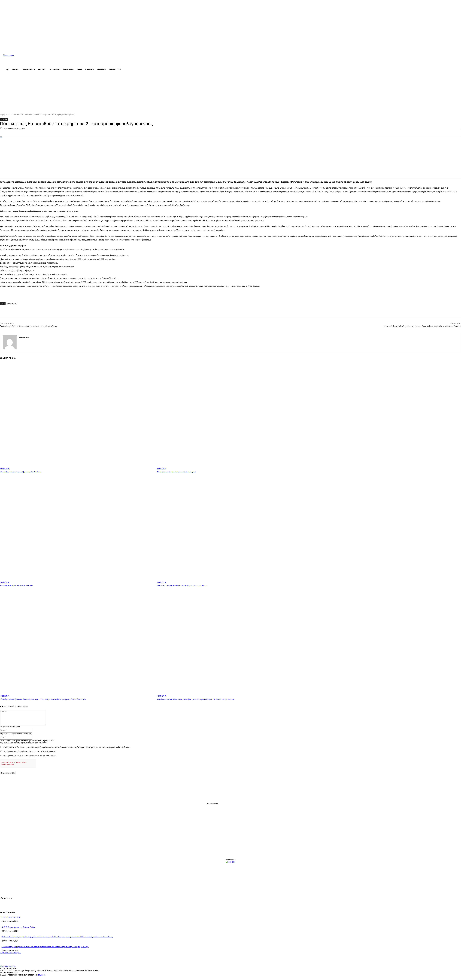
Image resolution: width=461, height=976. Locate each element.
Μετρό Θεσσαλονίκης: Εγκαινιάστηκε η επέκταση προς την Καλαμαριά (182, 585)
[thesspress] (21, 58)
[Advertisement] (230, 93)
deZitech (41, 975)
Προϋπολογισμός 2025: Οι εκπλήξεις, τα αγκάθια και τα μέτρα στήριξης (28, 326)
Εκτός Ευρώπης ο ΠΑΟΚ (11, 917)
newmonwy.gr (11, 303)
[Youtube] (74, 48)
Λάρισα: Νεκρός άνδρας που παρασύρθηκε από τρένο (176, 472)
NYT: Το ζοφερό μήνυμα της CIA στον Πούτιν (18, 927)
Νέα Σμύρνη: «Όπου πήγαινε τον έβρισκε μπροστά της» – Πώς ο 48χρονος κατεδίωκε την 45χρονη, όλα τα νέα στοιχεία (43, 699)
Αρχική (2, 115)
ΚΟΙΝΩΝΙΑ (16, 115)
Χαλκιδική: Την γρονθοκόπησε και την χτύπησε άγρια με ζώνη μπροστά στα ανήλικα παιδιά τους (422, 326)
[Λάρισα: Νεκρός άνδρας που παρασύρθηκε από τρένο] (234, 416)
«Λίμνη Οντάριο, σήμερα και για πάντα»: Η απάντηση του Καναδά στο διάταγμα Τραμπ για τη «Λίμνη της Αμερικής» (45, 947)
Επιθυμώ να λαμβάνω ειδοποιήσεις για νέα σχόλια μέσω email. (29, 751)
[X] (69, 48)
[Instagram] (65, 48)
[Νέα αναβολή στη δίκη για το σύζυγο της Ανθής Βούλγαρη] (77, 416)
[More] (53, 132)
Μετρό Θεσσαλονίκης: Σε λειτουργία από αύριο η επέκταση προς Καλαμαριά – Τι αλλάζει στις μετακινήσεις (196, 699)
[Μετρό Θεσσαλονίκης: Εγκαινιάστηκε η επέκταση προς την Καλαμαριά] (234, 529)
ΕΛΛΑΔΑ (8, 115)
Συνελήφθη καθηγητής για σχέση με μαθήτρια (16, 585)
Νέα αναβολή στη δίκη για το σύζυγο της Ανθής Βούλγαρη (21, 472)
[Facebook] (60, 48)
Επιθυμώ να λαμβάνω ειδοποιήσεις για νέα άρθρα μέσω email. (29, 756)
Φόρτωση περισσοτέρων (10, 953)
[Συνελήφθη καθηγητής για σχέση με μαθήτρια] (77, 529)
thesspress (9, 128)
